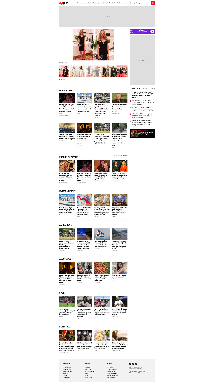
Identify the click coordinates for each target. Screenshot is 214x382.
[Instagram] (133, 363)
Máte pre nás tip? (111, 377)
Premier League (115, 316)
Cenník (86, 373)
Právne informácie (67, 367)
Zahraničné (65, 224)
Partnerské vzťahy (116, 350)
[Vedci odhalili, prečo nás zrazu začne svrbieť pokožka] (119, 267)
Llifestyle (64, 326)
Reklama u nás (88, 367)
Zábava (78, 350)
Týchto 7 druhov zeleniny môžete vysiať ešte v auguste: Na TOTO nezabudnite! (101, 278)
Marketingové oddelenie (112, 375)
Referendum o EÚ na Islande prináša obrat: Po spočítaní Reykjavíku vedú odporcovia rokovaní (102, 244)
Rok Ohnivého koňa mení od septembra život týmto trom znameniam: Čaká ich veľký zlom (84, 345)
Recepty (96, 350)
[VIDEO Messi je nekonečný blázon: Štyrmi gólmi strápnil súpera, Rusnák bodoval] (67, 301)
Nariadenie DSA (66, 377)
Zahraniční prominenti (81, 182)
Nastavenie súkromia (67, 371)
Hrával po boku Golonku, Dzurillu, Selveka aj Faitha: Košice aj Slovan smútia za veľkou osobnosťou (84, 312)
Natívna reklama (88, 377)
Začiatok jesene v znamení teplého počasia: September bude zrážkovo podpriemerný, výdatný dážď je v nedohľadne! (102, 210)
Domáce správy (67, 191)
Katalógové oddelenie (112, 373)
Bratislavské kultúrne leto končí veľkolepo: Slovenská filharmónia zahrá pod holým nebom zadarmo (119, 210)
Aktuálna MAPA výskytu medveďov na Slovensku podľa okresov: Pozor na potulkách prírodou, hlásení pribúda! (142, 109)
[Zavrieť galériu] (153, 3)
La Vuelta (96, 316)
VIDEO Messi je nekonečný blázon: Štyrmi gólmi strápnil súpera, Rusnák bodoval (67, 311)
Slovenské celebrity (63, 352)
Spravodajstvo (110, 367)
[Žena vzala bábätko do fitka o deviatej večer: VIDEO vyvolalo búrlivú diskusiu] (84, 267)
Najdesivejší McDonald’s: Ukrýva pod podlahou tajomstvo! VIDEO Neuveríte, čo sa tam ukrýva (66, 278)
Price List (87, 375)
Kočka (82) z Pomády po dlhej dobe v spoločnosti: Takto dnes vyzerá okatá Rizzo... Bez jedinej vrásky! (84, 177)
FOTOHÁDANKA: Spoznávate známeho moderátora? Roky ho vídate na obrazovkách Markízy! (66, 177)
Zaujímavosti (66, 258)
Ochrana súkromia (67, 369)
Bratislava (114, 216)
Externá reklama (88, 369)
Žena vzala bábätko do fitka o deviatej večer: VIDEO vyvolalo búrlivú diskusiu (84, 278)
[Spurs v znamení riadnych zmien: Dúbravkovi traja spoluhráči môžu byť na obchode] (119, 301)
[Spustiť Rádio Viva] (142, 30)
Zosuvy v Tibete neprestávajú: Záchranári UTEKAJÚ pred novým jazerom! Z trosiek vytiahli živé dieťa (66, 244)
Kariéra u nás (65, 373)
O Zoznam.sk (66, 363)
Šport (62, 292)
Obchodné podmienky (90, 371)
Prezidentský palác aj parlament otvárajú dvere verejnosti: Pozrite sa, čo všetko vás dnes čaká (67, 210)
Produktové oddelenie (112, 369)
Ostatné (61, 316)
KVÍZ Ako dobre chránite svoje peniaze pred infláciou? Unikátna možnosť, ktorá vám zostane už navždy (84, 210)
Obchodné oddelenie (112, 371)
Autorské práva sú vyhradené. (135, 368)
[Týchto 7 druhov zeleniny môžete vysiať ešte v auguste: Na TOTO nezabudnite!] (102, 267)
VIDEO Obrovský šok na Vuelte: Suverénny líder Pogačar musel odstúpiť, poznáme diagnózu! (101, 311)
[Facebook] (130, 363)
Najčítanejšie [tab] (136, 88)
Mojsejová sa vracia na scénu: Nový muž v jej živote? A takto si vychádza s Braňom (101, 176)
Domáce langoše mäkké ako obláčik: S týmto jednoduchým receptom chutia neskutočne (101, 345)
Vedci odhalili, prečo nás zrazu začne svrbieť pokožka (119, 277)
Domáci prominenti (63, 182)
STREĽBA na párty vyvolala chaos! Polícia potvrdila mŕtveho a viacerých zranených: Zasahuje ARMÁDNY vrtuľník (83, 244)
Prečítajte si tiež (68, 157)
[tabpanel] (142, 109)
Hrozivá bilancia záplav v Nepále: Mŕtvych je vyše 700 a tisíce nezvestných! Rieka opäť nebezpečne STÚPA (119, 244)
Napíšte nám (65, 375)
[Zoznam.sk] (133, 372)
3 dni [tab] (145, 88)
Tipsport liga (79, 318)
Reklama (87, 363)
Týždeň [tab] (152, 88)
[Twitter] (136, 363)
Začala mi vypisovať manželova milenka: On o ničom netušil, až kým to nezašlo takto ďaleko (119, 345)
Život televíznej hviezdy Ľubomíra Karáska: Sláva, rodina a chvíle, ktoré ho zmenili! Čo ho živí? (119, 176)
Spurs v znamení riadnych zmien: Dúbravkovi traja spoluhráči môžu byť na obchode (119, 311)
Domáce (61, 214)
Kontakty (109, 363)
